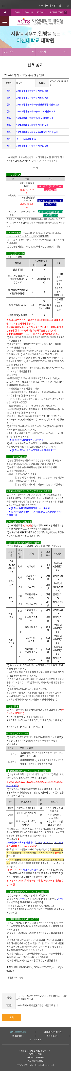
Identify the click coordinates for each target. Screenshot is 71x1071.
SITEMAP (41, 12)
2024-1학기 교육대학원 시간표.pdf (32, 125)
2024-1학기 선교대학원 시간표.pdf (32, 97)
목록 (11, 1017)
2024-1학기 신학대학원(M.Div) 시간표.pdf (35, 111)
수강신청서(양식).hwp (26, 138)
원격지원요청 (35, 1039)
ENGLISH (29, 12)
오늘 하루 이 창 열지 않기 (51, 5)
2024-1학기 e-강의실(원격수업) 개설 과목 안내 (37, 1005)
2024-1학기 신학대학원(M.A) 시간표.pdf (34, 118)
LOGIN (17, 12)
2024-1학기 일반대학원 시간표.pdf (32, 90)
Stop (3, 6)
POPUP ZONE (58, 12)
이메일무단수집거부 (53, 1032)
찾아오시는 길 (18, 1036)
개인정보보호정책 (18, 1032)
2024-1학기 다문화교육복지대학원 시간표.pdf (37, 131)
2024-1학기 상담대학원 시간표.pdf (32, 145)
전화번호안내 (53, 1036)
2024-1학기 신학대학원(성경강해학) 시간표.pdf (37, 104)
